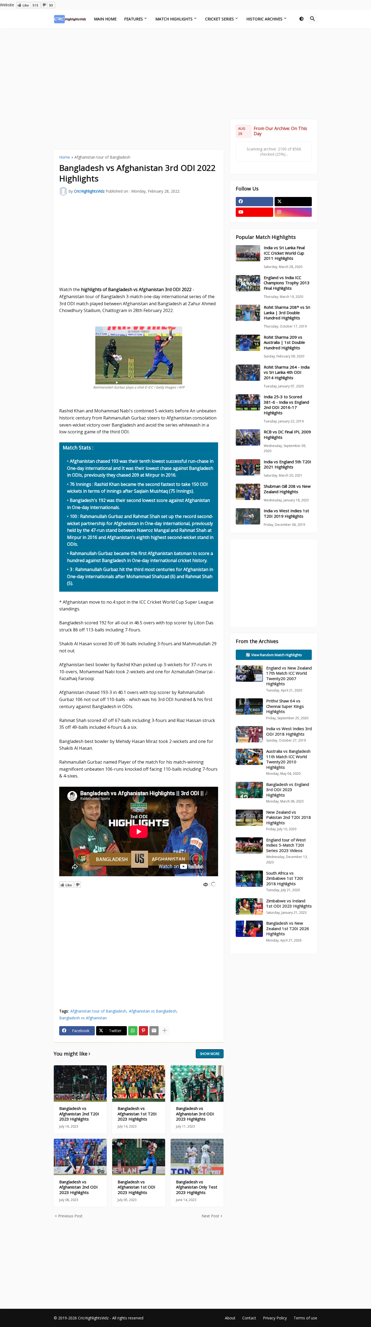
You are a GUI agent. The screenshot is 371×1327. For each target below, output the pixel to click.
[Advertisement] (185, 73)
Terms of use (305, 1317)
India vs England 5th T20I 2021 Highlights (287, 464)
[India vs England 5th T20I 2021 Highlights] (248, 467)
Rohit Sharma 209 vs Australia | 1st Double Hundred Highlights (284, 342)
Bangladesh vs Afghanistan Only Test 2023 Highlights (196, 1187)
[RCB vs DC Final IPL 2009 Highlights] (248, 437)
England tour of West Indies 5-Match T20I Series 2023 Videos (286, 845)
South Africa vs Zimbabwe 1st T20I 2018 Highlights (284, 878)
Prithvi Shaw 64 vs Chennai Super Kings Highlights (285, 706)
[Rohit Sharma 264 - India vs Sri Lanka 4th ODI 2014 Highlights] (248, 373)
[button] (301, 19)
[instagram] (293, 212)
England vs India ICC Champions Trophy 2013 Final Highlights (287, 283)
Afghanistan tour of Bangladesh (102, 157)
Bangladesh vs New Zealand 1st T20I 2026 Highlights (287, 928)
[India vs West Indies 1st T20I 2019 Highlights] (248, 516)
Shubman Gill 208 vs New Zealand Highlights (287, 489)
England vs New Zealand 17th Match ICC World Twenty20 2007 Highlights (289, 676)
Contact (249, 1317)
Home (64, 157)
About (230, 1317)
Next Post (210, 1215)
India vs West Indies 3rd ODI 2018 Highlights (289, 731)
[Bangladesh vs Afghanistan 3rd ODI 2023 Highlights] (197, 1083)
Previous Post (70, 1215)
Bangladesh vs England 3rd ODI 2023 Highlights (287, 790)
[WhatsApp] (132, 1030)
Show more (209, 1053)
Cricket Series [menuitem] (219, 18)
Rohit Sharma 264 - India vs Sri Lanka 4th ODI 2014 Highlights (287, 372)
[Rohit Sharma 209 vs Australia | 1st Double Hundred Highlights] (248, 343)
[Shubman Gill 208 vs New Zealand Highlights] (248, 492)
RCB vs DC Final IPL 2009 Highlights (287, 434)
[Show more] (164, 1030)
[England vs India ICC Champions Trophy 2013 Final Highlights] (248, 283)
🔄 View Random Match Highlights (274, 654)
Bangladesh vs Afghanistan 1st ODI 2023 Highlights (136, 1187)
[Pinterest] (143, 1030)
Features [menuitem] (133, 18)
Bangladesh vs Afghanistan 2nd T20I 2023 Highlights (79, 1114)
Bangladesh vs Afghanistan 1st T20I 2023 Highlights (137, 1114)
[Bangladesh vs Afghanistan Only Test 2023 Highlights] (197, 1157)
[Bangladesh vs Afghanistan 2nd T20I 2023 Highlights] (80, 1083)
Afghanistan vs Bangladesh (153, 1011)
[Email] (154, 1030)
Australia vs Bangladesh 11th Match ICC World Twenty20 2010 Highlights (288, 759)
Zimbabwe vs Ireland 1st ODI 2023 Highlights (289, 903)
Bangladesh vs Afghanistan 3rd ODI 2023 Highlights (195, 1114)
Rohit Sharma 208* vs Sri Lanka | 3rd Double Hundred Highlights (287, 312)
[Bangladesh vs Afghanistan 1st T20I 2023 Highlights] (138, 1083)
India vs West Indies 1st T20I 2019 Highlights (286, 513)
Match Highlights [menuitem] (174, 18)
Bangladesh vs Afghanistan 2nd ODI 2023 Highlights (78, 1187)
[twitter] (293, 201)
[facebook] (254, 201)
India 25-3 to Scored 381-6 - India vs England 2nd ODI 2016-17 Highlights (286, 404)
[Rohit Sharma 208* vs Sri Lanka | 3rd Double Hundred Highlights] (248, 313)
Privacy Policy (275, 1317)
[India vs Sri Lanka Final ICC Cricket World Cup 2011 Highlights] (248, 253)
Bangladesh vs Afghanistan (83, 1017)
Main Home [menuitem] (105, 18)
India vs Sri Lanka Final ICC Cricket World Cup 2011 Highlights (284, 253)
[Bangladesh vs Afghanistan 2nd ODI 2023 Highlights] (80, 1157)
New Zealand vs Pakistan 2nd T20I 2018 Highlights (288, 817)
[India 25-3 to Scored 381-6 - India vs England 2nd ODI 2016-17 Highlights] (248, 402)
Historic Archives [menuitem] (264, 18)
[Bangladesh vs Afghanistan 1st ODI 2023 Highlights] (138, 1157)
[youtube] (254, 212)
